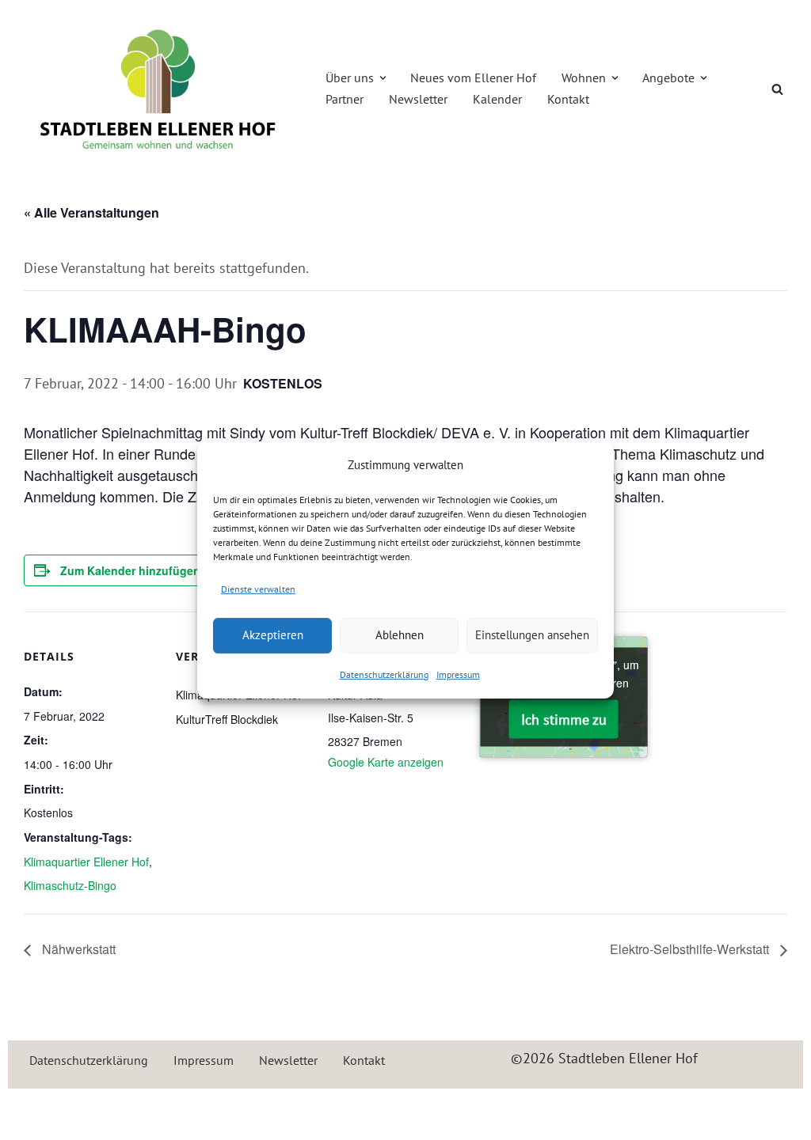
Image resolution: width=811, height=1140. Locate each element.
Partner (345, 99)
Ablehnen (399, 634)
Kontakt (568, 99)
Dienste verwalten (258, 589)
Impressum (458, 674)
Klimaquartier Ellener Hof (86, 861)
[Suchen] (777, 89)
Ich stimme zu (564, 719)
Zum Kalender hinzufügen (130, 570)
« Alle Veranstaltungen (91, 212)
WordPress (191, 1109)
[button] (382, 77)
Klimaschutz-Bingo (70, 885)
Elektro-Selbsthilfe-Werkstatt (691, 949)
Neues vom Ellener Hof (473, 77)
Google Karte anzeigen (386, 762)
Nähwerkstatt (77, 949)
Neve (35, 1109)
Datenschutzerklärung (384, 674)
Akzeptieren (272, 634)
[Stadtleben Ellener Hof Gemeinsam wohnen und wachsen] (158, 88)
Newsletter (418, 99)
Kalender (497, 99)
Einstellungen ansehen (532, 634)
